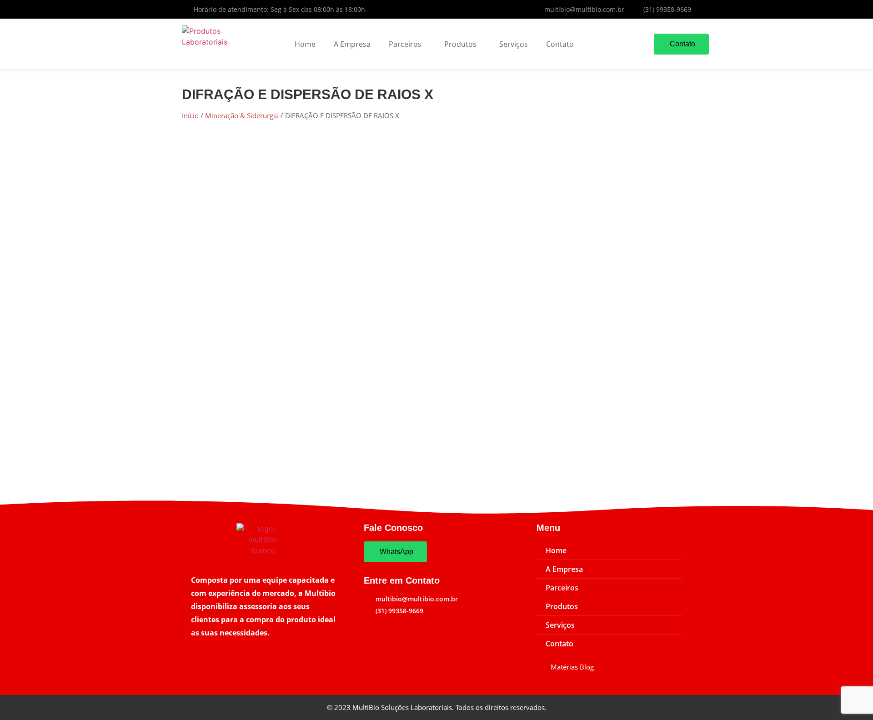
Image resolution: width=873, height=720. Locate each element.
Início (190, 115)
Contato (560, 44)
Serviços (513, 44)
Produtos (460, 44)
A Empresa (352, 44)
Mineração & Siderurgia (242, 115)
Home (305, 44)
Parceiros (405, 44)
